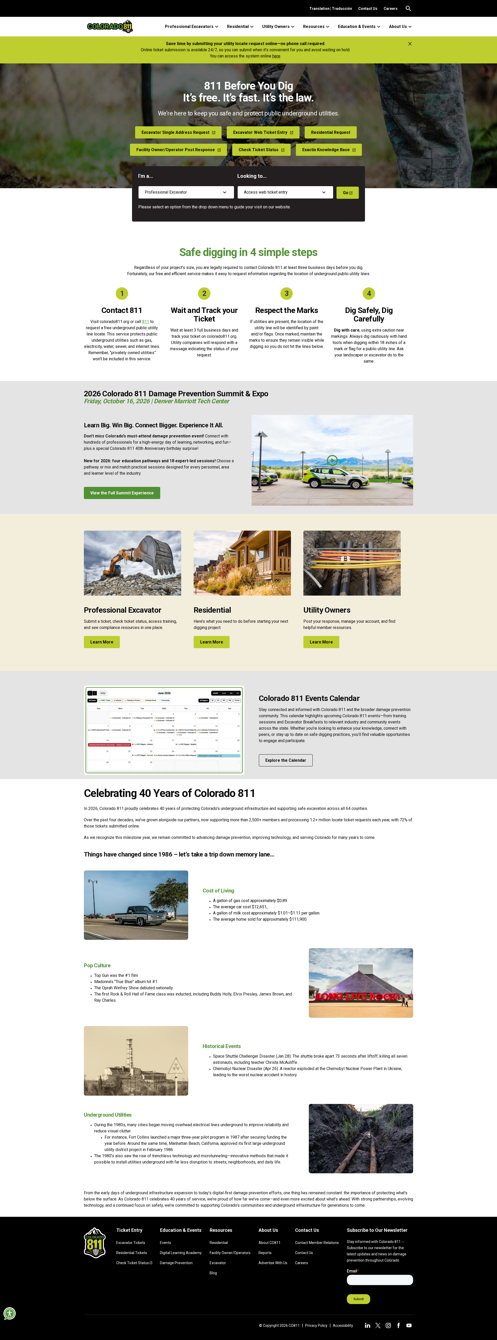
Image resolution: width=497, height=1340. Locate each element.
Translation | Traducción (330, 8)
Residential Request (330, 132)
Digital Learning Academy (181, 1253)
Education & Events (357, 26)
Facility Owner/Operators (230, 1253)
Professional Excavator (122, 609)
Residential (238, 26)
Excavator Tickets (130, 1243)
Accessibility (343, 1325)
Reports (265, 1253)
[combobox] (186, 192)
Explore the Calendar (285, 760)
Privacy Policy (316, 1325)
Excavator (218, 1263)
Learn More (101, 642)
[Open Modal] (332, 460)
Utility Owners (276, 26)
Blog (213, 1273)
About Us (398, 26)
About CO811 (270, 1243)
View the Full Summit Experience (122, 492)
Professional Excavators (189, 26)
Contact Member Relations (317, 1243)
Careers (391, 8)
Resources (314, 26)
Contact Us (367, 8)
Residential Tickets (131, 1253)
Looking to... (252, 176)
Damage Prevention (176, 1263)
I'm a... (145, 176)
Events (165, 1243)
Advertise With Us (273, 1263)
